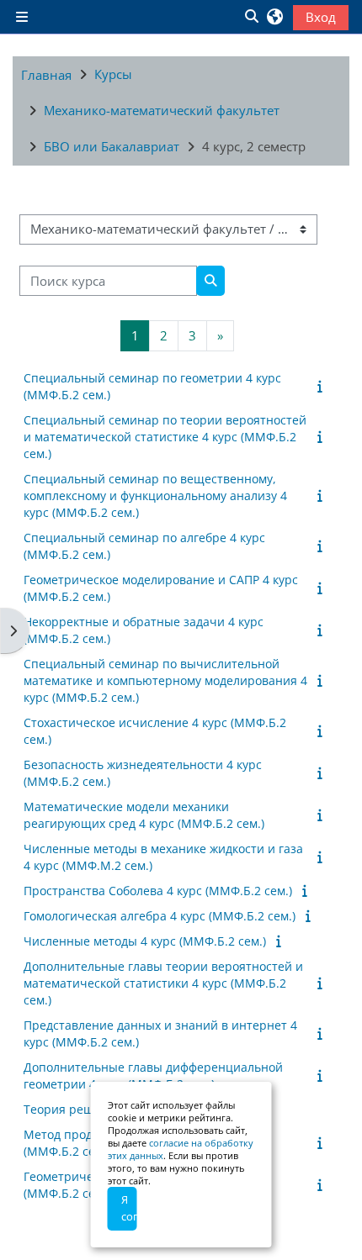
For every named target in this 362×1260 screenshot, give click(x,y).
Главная (46, 74)
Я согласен (129, 1208)
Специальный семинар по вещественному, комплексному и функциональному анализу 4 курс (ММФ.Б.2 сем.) (155, 495)
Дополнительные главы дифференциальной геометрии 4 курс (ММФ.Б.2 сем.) (153, 1075)
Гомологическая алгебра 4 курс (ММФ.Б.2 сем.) (159, 916)
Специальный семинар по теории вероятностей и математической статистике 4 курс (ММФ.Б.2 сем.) (165, 436)
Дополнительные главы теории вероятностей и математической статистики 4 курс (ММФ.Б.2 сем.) (163, 983)
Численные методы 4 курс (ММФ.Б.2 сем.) (145, 941)
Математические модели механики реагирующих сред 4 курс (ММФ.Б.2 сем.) (144, 815)
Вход (321, 16)
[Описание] (322, 385)
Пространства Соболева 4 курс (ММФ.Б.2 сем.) (158, 891)
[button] (251, 17)
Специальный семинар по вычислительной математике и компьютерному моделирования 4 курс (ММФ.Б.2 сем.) (165, 680)
